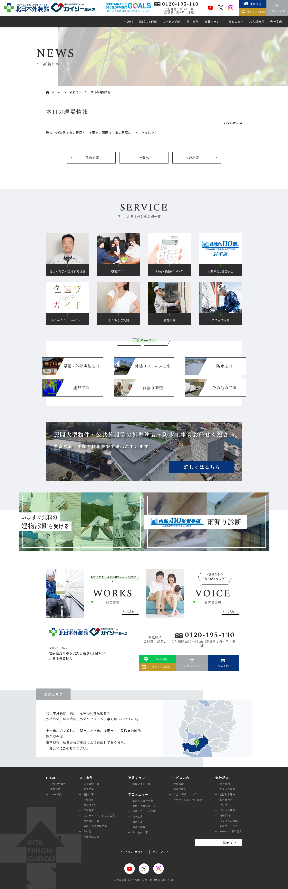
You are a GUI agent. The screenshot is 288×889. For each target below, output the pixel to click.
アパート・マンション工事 (99, 815)
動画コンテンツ (229, 826)
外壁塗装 (89, 799)
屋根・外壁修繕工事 (95, 826)
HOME (51, 778)
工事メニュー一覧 (142, 800)
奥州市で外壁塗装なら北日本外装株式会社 (148, 880)
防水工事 (89, 789)
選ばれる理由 (227, 794)
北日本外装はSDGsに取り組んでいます (128, 10)
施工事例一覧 (91, 783)
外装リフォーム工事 (144, 811)
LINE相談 (56, 794)
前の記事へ (94, 157)
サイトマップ (160, 851)
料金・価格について (185, 794)
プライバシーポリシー (133, 851)
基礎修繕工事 (91, 836)
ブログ (223, 805)
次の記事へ (194, 157)
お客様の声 (226, 799)
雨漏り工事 (90, 805)
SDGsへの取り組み (231, 831)
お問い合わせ (58, 783)
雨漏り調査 (138, 827)
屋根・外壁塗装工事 (144, 806)
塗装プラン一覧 (141, 783)
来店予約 (55, 789)
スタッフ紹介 (227, 789)
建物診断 (178, 783)
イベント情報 (227, 810)
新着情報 (225, 815)
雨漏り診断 (179, 789)
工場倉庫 (89, 810)
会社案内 (225, 783)
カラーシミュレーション (187, 799)
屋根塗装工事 (91, 820)
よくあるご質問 (229, 820)
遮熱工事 (89, 794)
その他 (87, 831)
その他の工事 (140, 832)
